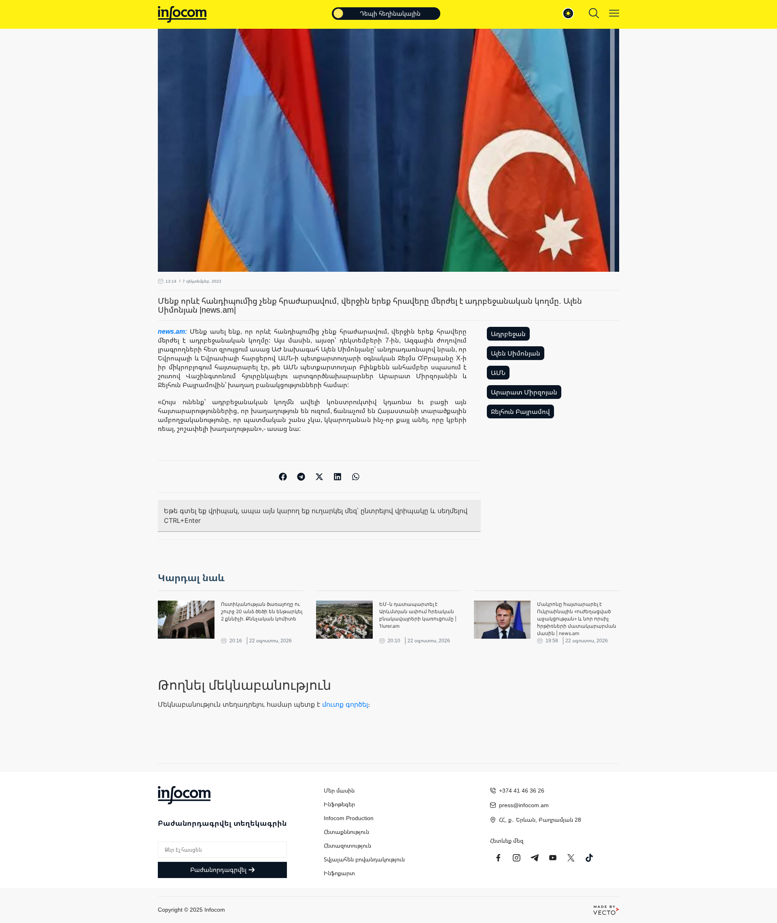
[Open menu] (614, 13)
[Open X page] (571, 858)
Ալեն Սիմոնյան (515, 353)
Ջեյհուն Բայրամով (520, 411)
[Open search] (594, 13)
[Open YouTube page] (553, 858)
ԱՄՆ (498, 372)
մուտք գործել (345, 704)
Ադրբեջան (508, 333)
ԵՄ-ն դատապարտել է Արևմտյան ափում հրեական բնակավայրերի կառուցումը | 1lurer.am (417, 615)
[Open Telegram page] (534, 858)
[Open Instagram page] (516, 858)
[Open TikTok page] (589, 858)
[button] (283, 476)
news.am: (174, 331)
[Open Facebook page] (498, 858)
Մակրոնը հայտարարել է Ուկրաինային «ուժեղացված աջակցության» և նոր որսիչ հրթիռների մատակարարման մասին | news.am (576, 618)
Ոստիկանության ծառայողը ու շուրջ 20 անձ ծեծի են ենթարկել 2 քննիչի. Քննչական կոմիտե (261, 611)
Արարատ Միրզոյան (524, 392)
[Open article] (186, 620)
